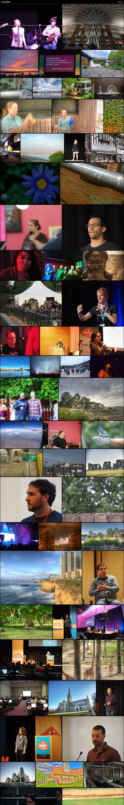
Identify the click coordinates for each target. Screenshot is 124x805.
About (120, 2)
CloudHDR (5, 2)
